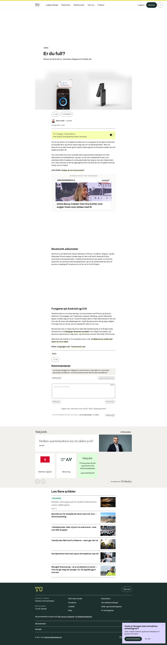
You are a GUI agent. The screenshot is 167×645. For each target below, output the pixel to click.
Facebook (72, 603)
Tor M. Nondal (40, 609)
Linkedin (71, 607)
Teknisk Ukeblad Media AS (53, 637)
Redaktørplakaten (85, 617)
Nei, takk (147, 639)
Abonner (151, 5)
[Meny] (160, 5)
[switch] (112, 135)
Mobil (46, 48)
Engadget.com (63, 347)
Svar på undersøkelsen (133, 639)
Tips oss (126, 589)
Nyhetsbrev (105, 599)
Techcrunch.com (78, 347)
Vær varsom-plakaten (66, 617)
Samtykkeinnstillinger (109, 603)
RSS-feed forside (75, 599)
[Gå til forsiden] (37, 5)
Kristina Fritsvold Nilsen (44, 601)
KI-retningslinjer (107, 610)
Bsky (70, 610)
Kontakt (38, 629)
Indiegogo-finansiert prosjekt (76, 332)
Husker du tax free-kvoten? (72, 170)
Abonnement (40, 624)
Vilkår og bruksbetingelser (111, 607)
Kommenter (67, 114)
